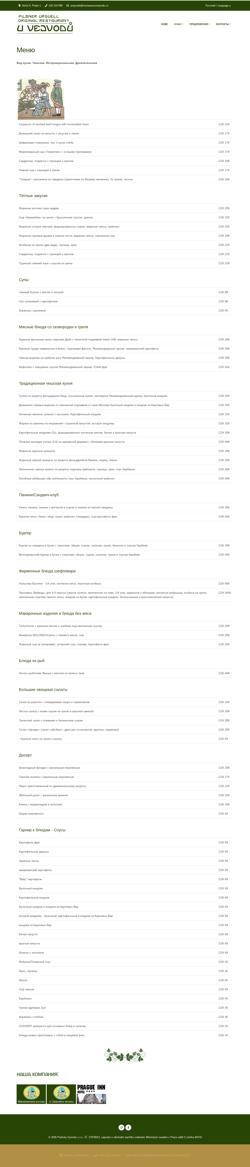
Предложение (198, 24)
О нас (178, 24)
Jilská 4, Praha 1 (31, 5)
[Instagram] (121, 1127)
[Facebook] (128, 1127)
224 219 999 (55, 5)
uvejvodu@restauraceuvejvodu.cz (89, 5)
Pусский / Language (217, 5)
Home (164, 24)
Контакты (222, 24)
